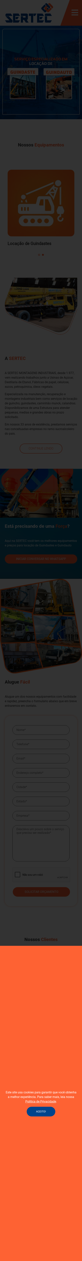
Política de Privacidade (40, 1101)
